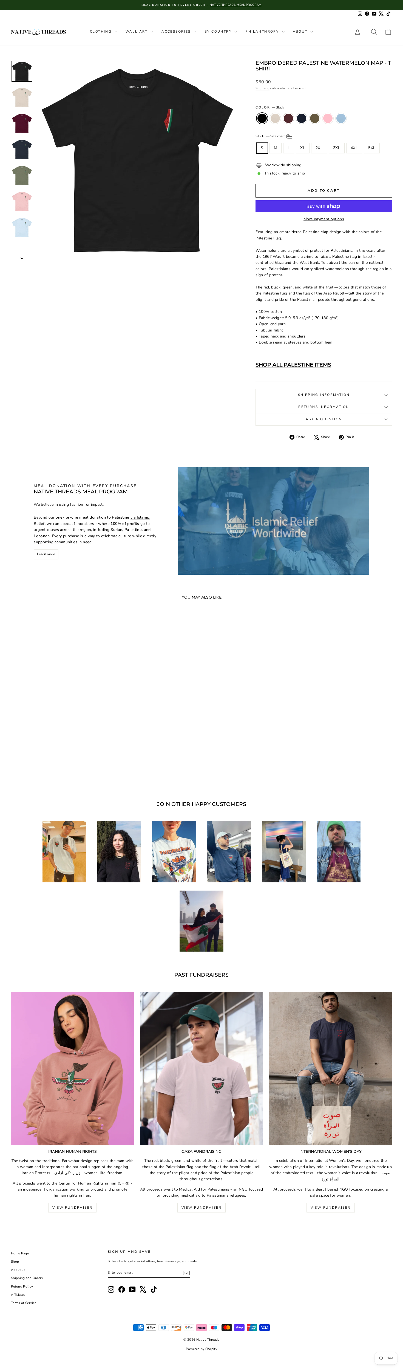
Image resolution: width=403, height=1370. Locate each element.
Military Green (314, 118)
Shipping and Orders (27, 1278)
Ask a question (324, 419)
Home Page (20, 1253)
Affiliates (18, 1294)
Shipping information (324, 395)
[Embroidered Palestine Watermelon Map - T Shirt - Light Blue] (78, 769)
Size (270, 136)
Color (270, 107)
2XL (319, 147)
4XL (354, 147)
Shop (15, 1261)
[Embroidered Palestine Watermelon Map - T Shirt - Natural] (41, 769)
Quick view (56, 743)
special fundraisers (77, 523)
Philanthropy (262, 31)
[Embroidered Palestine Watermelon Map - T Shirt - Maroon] (49, 769)
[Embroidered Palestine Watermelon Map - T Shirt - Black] (34, 769)
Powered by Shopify (201, 1349)
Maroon (288, 118)
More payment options (323, 219)
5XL (371, 147)
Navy (301, 118)
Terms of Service (23, 1303)
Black (262, 118)
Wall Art (137, 31)
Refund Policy (22, 1286)
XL (302, 147)
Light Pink (327, 118)
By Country (219, 31)
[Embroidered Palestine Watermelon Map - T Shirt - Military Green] (63, 769)
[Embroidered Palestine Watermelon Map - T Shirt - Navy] (56, 769)
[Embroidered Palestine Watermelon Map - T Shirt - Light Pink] (71, 769)
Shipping (262, 88)
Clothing (101, 31)
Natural (275, 118)
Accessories (176, 31)
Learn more (46, 554)
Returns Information (323, 407)
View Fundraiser (72, 1207)
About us (18, 1270)
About (301, 31)
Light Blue (341, 118)
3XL (336, 147)
